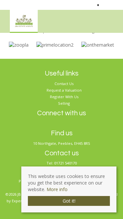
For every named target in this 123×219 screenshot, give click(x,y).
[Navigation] (108, 19)
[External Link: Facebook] (110, 5)
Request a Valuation (64, 90)
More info (57, 189)
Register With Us (64, 96)
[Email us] (105, 5)
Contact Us (63, 83)
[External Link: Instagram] (112, 5)
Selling (64, 103)
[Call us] (92, 5)
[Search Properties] (118, 19)
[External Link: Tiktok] (115, 5)
